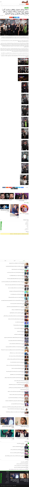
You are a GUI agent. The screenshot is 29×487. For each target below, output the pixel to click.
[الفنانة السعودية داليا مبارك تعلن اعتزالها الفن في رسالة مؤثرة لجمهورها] (26, 264)
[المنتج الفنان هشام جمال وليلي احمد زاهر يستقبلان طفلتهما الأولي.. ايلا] (26, 276)
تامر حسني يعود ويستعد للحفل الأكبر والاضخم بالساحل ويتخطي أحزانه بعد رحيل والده (15, 365)
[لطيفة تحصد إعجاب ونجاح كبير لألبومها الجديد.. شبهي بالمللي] (26, 310)
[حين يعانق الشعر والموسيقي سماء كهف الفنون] (26, 335)
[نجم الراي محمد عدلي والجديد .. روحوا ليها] (24, 208)
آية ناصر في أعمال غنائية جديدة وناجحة (24, 389)
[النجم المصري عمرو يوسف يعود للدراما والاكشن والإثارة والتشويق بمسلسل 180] (26, 279)
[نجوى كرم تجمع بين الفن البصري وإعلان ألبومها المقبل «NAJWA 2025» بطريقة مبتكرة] (4, 206)
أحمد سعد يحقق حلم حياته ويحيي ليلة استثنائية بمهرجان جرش (17, 403)
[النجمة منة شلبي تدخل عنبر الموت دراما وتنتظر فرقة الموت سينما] (26, 363)
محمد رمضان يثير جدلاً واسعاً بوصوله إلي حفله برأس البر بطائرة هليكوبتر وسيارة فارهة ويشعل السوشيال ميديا (12, 300)
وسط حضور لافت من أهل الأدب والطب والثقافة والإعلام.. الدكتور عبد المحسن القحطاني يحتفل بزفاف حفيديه (13, 281)
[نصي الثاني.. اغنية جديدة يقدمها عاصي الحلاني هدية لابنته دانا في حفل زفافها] (26, 320)
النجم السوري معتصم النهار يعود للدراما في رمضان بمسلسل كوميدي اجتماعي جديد (15, 272)
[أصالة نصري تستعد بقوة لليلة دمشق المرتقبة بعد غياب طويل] (26, 369)
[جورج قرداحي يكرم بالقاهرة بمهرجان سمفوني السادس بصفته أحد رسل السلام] (26, 392)
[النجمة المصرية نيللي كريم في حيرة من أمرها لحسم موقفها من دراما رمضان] (26, 289)
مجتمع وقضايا (4, 485)
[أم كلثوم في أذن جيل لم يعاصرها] (26, 332)
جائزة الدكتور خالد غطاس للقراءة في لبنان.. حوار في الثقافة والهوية (17, 374)
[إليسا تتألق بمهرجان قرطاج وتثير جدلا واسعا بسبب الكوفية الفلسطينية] (26, 313)
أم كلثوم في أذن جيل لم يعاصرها (20, 331)
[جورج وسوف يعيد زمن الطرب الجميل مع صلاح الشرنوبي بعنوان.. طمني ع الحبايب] (26, 360)
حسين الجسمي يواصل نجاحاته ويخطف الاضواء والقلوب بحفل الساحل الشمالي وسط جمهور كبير (14, 337)
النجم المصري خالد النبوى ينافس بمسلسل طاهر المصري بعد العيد (17, 449)
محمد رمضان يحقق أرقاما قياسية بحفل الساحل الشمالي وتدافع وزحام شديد (16, 340)
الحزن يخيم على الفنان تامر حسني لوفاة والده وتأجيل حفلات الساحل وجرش (16, 397)
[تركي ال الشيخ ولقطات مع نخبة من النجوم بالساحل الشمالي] (26, 270)
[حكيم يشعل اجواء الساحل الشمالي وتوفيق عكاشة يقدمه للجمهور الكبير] (26, 292)
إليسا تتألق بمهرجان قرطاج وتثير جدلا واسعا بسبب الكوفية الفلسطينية (17, 312)
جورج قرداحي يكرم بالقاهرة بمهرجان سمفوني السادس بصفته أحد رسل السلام (16, 391)
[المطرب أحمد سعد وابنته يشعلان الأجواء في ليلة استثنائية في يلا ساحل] (26, 344)
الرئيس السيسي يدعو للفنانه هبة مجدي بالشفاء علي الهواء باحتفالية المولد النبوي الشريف (15, 266)
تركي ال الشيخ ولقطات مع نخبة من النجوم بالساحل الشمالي (18, 269)
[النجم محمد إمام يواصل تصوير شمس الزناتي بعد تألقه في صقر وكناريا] (26, 395)
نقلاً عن (27, 225)
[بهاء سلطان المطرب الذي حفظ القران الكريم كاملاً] (26, 326)
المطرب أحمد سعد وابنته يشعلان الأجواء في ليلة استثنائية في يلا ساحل (16, 343)
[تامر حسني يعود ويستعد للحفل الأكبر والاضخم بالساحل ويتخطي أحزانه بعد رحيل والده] (26, 366)
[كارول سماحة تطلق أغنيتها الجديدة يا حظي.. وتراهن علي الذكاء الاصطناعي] (26, 385)
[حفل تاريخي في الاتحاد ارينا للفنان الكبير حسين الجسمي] (26, 447)
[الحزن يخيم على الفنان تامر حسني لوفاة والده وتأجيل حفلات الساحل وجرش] (26, 398)
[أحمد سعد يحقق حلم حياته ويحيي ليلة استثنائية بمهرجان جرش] (26, 404)
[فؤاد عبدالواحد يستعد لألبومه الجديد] (26, 444)
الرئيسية (27, 5)
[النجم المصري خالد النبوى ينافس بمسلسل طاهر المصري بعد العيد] (26, 450)
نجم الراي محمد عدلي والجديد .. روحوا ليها (24, 213)
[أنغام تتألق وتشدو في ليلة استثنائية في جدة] (26, 323)
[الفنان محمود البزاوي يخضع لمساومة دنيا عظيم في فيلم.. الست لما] (26, 304)
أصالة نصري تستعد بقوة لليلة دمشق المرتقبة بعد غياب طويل (18, 368)
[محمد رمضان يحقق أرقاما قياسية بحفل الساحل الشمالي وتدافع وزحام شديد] (26, 341)
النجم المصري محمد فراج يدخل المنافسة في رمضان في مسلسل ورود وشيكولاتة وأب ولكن (14, 455)
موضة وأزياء (26, 228)
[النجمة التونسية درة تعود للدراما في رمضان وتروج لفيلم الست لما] (26, 295)
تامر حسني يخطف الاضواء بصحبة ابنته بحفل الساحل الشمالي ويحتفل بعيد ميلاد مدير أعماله (14, 284)
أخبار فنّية (25, 5)
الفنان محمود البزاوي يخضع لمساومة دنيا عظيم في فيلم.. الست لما (17, 303)
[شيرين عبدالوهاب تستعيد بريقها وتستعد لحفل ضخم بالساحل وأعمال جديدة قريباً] (26, 410)
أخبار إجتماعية (10, 485)
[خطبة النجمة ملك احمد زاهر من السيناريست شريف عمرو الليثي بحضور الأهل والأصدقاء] (26, 413)
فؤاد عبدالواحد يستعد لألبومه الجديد (20, 443)
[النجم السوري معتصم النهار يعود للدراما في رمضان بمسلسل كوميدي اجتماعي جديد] (26, 273)
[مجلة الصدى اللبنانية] (25, 1)
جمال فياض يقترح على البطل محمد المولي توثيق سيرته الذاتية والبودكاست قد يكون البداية (14, 400)
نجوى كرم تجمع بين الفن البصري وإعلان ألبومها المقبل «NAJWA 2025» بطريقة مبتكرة (5, 210)
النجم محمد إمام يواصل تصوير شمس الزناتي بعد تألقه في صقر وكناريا (17, 394)
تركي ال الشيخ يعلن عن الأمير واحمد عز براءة (19, 328)
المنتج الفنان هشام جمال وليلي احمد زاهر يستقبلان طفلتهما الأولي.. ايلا (17, 275)
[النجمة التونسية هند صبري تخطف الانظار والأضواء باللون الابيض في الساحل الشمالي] (26, 307)
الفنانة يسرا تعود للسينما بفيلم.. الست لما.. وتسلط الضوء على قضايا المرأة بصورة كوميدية (15, 346)
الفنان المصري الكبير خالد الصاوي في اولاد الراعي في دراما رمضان (17, 452)
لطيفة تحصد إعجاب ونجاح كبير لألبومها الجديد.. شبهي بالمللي (18, 309)
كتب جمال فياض (26, 229)
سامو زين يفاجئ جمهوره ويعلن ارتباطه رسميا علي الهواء (22, 382)
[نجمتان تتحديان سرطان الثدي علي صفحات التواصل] (14, 210)
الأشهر (14, 260)
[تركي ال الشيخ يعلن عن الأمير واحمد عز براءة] (26, 329)
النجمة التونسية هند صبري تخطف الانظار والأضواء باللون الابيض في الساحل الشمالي (15, 306)
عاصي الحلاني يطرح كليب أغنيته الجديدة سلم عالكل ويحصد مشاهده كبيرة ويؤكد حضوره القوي (14, 377)
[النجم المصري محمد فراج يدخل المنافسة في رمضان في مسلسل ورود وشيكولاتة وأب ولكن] (26, 456)
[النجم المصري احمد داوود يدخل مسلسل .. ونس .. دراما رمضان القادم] (26, 354)
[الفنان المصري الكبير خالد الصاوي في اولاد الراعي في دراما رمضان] (26, 453)
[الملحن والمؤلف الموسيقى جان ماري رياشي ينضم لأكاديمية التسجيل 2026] (26, 298)
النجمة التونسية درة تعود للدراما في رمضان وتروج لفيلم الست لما (17, 294)
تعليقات (5, 260)
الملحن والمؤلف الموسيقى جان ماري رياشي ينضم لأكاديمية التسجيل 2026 (16, 297)
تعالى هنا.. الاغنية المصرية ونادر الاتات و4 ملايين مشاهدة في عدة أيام (21, 380)
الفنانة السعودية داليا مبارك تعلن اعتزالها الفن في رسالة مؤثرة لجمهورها (24, 480)
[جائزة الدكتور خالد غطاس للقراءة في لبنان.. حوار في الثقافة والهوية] (26, 375)
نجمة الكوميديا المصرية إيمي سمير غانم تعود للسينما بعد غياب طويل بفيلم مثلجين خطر (15, 371)
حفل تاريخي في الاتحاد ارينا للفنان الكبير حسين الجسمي (18, 446)
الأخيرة (24, 260)
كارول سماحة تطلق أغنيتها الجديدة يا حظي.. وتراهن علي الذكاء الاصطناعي (16, 384)
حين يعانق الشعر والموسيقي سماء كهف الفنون (19, 334)
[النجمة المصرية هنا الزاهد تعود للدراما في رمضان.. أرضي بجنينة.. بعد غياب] (26, 357)
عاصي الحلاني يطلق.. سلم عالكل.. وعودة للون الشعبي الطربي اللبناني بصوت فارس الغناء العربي (18, 387)
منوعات (27, 226)
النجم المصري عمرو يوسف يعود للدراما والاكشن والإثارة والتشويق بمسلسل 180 (15, 278)
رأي (27, 227)
